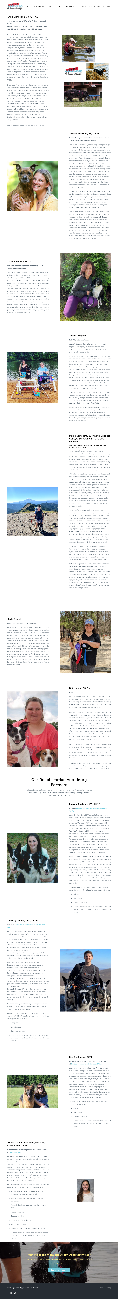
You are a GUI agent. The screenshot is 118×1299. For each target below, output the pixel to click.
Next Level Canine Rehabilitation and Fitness (87, 1064)
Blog (77, 6)
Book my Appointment (38, 6)
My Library (106, 6)
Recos (90, 6)
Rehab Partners (68, 6)
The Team (57, 6)
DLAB (50, 6)
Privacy (108, 1288)
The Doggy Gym (15, 1152)
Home (27, 6)
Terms (101, 1288)
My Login (97, 6)
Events (83, 6)
